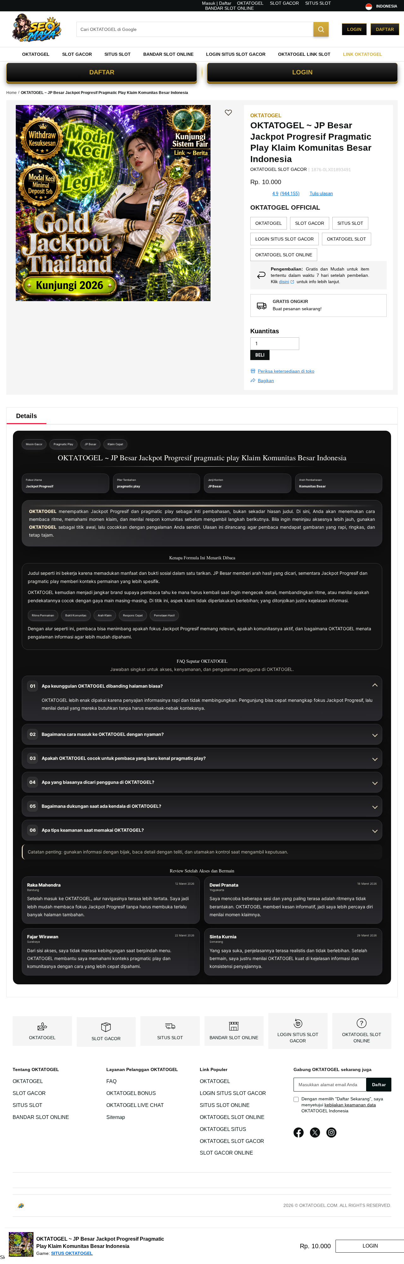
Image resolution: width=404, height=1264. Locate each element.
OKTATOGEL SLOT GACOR (232, 1141)
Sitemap (115, 1117)
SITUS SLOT (318, 3)
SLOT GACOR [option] (309, 223)
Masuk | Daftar (216, 3)
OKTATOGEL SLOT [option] (346, 239)
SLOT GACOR (284, 3)
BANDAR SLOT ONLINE (229, 8)
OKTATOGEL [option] (268, 223)
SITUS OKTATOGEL (72, 1253)
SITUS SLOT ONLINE (225, 1105)
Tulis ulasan (321, 193)
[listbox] (318, 239)
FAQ (111, 1081)
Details (26, 415)
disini (284, 281)
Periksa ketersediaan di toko (286, 371)
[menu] (202, 54)
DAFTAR (101, 72)
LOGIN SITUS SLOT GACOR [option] (284, 239)
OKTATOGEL (250, 3)
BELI (259, 355)
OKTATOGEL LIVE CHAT (135, 1105)
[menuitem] (36, 54)
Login (354, 29)
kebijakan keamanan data (350, 1104)
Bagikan (266, 380)
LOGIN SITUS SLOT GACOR (233, 1093)
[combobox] (202, 29)
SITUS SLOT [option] (350, 223)
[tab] (26, 416)
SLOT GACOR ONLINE (226, 1153)
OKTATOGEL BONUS (131, 1093)
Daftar (385, 29)
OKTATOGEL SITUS (223, 1129)
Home (11, 92)
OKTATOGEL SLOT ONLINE (232, 1117)
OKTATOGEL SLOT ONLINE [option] (283, 254)
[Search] (321, 29)
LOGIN (302, 72)
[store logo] (36, 29)
